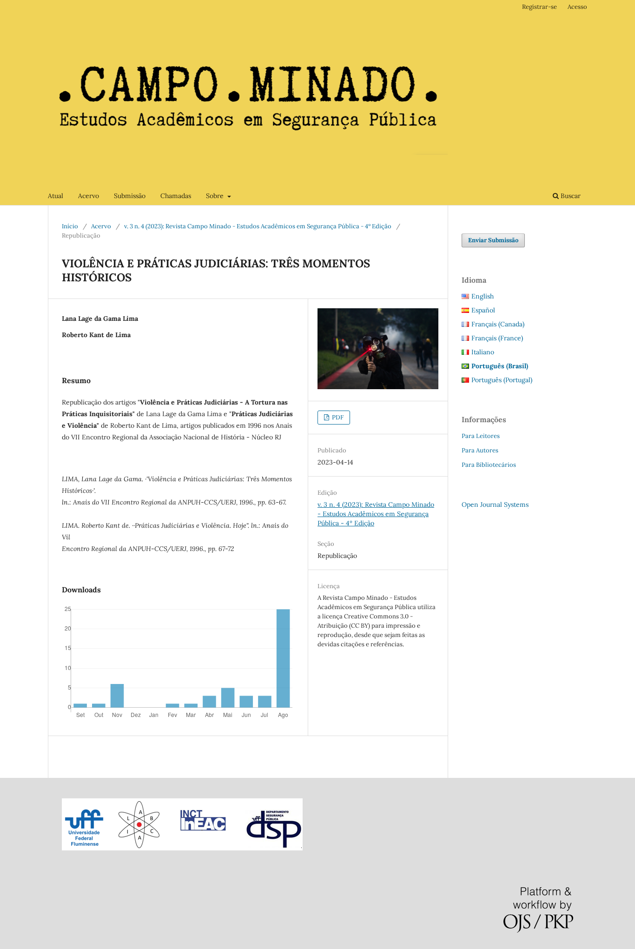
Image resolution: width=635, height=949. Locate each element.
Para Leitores (481, 436)
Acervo (88, 196)
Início (70, 226)
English (482, 296)
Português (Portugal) (501, 380)
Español (483, 310)
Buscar (570, 196)
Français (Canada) (497, 324)
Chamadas (175, 196)
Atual (55, 196)
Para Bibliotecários (489, 465)
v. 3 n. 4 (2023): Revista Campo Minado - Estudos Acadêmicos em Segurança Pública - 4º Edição (257, 226)
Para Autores (480, 450)
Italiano (482, 352)
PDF (337, 417)
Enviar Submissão (493, 240)
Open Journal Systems (495, 504)
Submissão (130, 196)
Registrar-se (539, 7)
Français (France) (497, 338)
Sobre (215, 196)
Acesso (577, 7)
